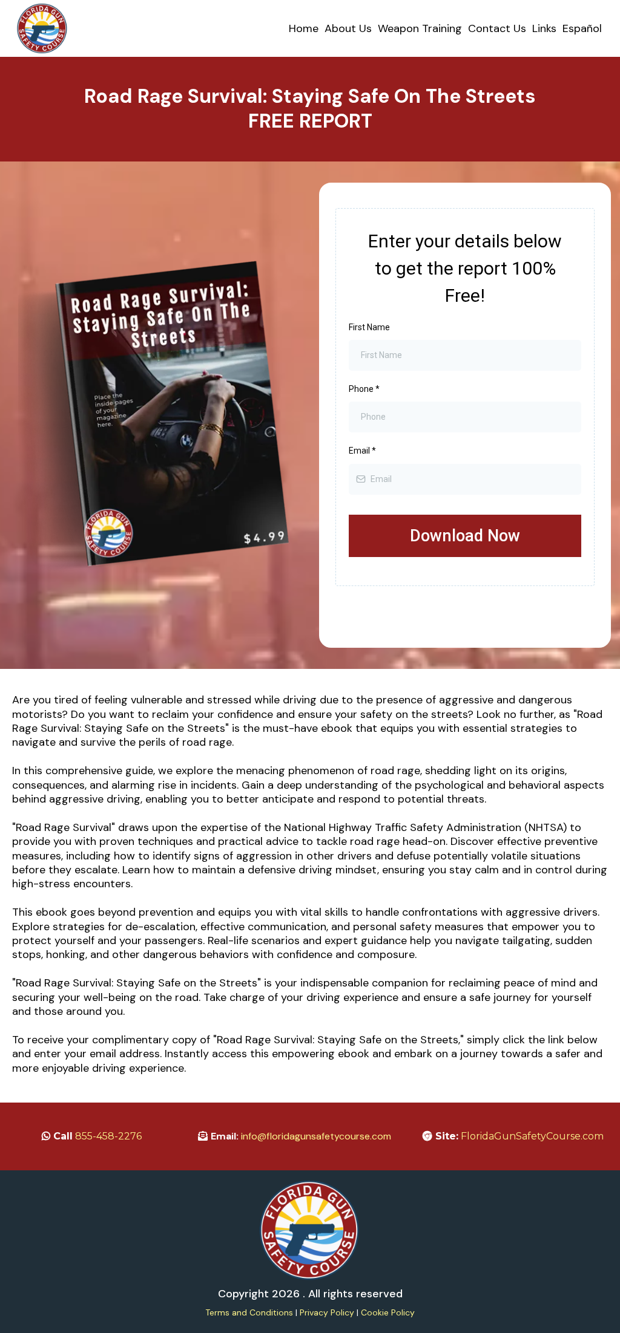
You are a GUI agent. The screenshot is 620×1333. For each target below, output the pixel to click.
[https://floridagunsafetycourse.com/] (42, 28)
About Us (348, 28)
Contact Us (497, 28)
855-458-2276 (108, 1136)
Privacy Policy (327, 1312)
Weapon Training (420, 28)
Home (303, 28)
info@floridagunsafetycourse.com (316, 1136)
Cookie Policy (388, 1312)
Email (362, 450)
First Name (369, 327)
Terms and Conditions (249, 1312)
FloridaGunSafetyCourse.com (532, 1136)
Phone (364, 389)
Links (544, 28)
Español (582, 28)
